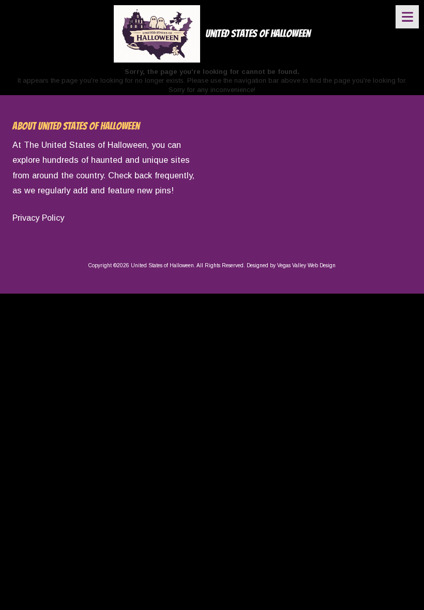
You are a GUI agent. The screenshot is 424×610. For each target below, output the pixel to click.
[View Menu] (407, 16)
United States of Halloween (257, 33)
